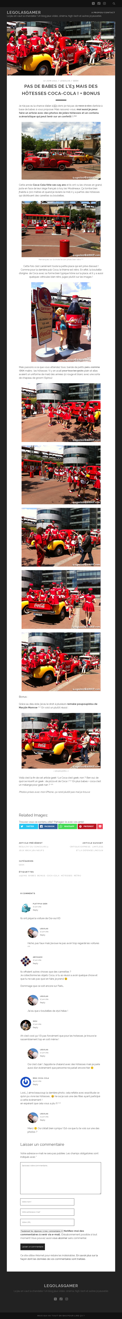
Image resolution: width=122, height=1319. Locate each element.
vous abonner (59, 1238)
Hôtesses (66, 875)
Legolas (65, 81)
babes (32, 875)
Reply (35, 910)
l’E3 (55, 105)
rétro (77, 875)
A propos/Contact (103, 12)
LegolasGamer (24, 12)
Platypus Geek (40, 904)
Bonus (41, 875)
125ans (23, 875)
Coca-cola (53, 875)
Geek (76, 81)
